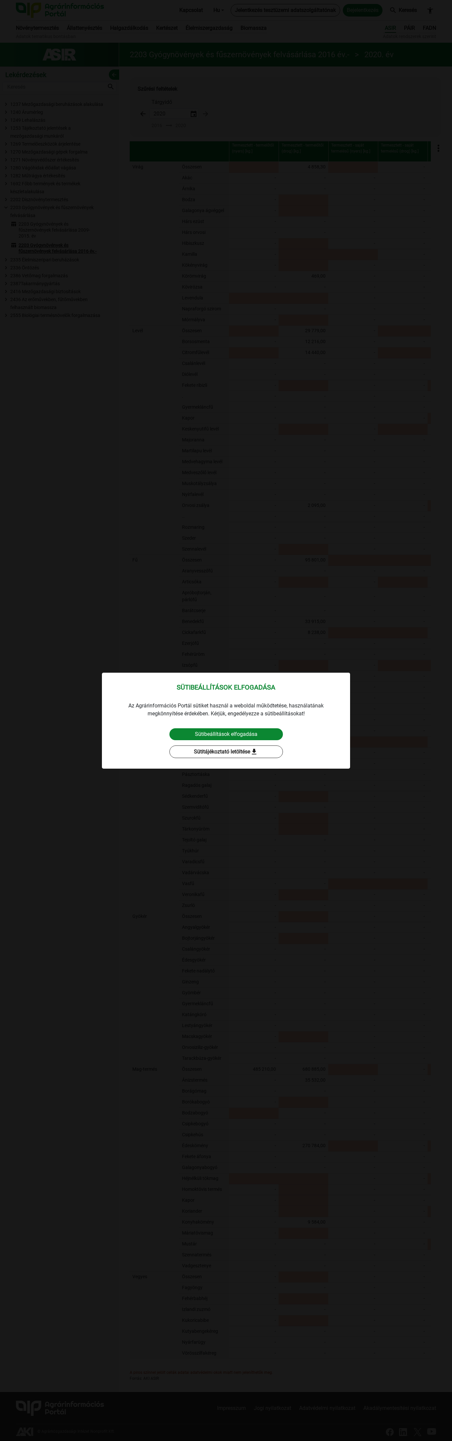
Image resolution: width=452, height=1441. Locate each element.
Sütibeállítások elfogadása (226, 734)
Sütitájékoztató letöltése (226, 752)
